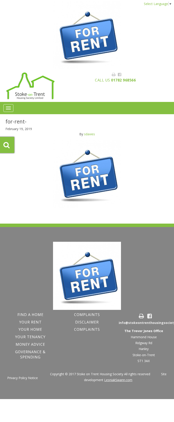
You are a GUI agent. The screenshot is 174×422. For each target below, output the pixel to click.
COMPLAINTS (87, 314)
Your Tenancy (30, 336)
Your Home (30, 329)
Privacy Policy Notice (22, 378)
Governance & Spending (30, 354)
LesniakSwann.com (118, 380)
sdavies (89, 134)
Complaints (87, 329)
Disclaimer (87, 322)
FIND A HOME (30, 314)
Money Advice (30, 344)
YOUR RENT (30, 322)
